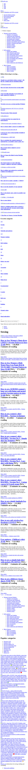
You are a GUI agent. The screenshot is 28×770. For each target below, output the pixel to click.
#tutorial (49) (7, 648)
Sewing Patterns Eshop (9, 15)
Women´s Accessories (12, 34)
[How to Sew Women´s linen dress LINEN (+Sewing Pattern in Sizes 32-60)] (14, 337)
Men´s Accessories (11, 69)
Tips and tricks (7, 17)
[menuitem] (5, 326)
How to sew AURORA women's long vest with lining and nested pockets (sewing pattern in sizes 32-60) (13, 392)
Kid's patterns (7, 50)
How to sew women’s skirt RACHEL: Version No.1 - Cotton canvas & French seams (14, 482)
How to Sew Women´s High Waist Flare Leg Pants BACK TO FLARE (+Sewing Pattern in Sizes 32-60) (14, 366)
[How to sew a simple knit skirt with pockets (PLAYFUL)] (14, 556)
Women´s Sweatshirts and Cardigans (16, 41)
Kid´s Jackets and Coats (13, 57)
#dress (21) (6, 652)
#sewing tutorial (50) (9, 647)
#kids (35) (6, 651)
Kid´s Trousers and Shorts (13, 53)
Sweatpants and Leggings (13, 39)
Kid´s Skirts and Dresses (13, 54)
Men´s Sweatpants (11, 68)
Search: (2, 321)
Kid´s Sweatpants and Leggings (14, 55)
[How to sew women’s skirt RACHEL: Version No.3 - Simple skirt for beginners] (14, 433)
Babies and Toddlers (12, 51)
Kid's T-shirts (10, 61)
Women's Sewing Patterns (10, 33)
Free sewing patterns (9, 16)
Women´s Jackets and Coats (14, 37)
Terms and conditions (9, 768)
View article (4, 356)
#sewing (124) (7, 641)
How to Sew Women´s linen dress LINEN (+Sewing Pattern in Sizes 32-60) (14, 342)
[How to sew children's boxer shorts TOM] (11, 575)
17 (5, 594)
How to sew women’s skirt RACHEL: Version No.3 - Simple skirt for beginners (14, 438)
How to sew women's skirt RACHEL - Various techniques (13, 415)
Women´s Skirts (11, 44)
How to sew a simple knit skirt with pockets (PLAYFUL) (13, 561)
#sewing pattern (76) (9, 644)
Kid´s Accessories (11, 60)
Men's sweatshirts (11, 66)
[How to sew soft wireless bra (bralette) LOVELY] (13, 517)
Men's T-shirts (10, 71)
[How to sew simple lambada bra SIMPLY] (11, 498)
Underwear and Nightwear (13, 36)
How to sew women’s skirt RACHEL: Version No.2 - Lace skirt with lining (13, 461)
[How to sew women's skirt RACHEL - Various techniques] (14, 410)
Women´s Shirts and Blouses (14, 40)
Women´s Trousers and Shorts (14, 43)
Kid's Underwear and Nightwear (15, 62)
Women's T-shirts (11, 46)
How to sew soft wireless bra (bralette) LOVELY (12, 521)
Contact (6, 19)
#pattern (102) (7, 643)
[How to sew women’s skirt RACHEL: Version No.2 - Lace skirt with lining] (14, 455)
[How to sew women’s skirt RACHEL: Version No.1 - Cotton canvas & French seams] (14, 476)
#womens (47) (7, 650)
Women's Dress (10, 47)
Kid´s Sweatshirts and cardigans (15, 58)
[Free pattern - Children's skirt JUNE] (10, 536)
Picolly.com (3, 764)
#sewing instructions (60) (10, 645)
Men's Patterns (7, 65)
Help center (6, 20)
